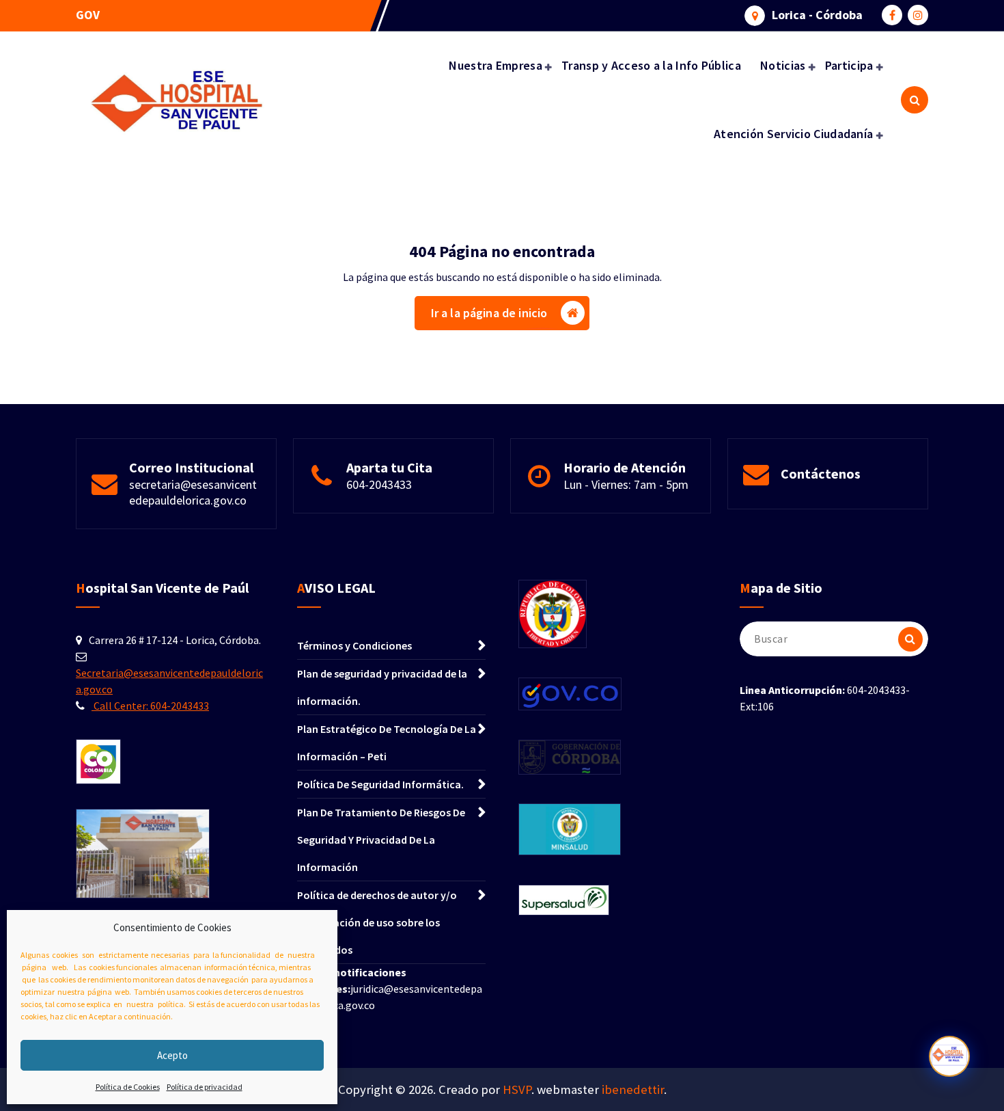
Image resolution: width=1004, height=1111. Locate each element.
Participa (849, 65)
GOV (88, 15)
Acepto (172, 1055)
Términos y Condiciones (354, 645)
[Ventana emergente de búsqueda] (914, 99)
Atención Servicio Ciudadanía (793, 134)
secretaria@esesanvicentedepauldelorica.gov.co (193, 492)
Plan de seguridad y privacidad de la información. (382, 687)
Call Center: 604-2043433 (150, 705)
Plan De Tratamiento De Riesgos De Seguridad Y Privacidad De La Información (381, 839)
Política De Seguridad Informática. (380, 784)
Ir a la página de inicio (489, 313)
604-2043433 (379, 484)
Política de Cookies (128, 1087)
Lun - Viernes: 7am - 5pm (625, 484)
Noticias (782, 65)
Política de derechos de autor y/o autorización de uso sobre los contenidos (377, 922)
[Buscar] (910, 639)
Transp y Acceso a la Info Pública (651, 65)
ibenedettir (633, 1089)
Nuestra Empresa (495, 65)
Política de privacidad (204, 1087)
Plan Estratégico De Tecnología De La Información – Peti (386, 742)
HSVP (517, 1089)
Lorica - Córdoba (817, 15)
